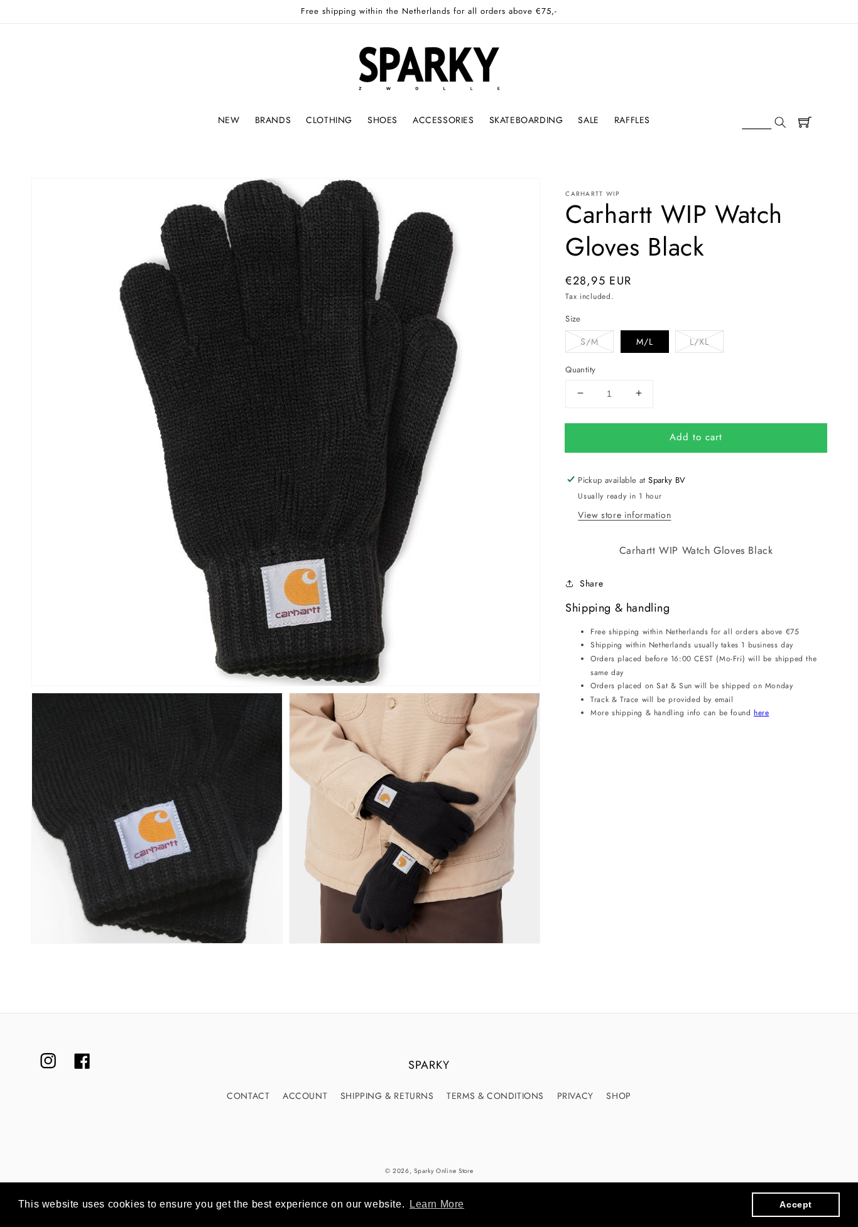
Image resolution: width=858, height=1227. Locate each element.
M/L (644, 341)
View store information (624, 515)
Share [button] (591, 583)
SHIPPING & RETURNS (387, 1095)
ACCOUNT (305, 1095)
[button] (764, 123)
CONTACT (248, 1095)
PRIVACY (575, 1095)
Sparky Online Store (443, 1171)
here (761, 712)
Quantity (580, 369)
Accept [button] (795, 1204)
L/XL (699, 341)
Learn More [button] (437, 1204)
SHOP (618, 1095)
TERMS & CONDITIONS (495, 1095)
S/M (589, 341)
